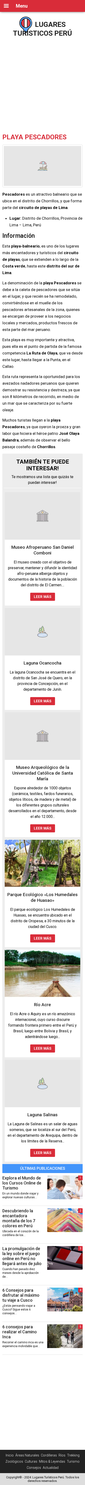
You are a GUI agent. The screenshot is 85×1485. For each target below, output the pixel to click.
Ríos (62, 1455)
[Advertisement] (42, 83)
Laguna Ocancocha (42, 663)
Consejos (34, 1468)
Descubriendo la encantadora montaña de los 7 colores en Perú (18, 1218)
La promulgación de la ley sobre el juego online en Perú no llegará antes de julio (22, 1256)
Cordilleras (49, 1455)
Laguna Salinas (42, 1114)
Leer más (42, 597)
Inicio (10, 1455)
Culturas (31, 1461)
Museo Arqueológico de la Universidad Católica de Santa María (42, 773)
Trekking (73, 1455)
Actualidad (51, 1468)
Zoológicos (14, 1461)
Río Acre (42, 1004)
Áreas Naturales (27, 1455)
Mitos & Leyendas (52, 1461)
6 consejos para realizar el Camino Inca (19, 1331)
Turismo (73, 1461)
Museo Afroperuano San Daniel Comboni (42, 550)
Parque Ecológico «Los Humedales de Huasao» (42, 897)
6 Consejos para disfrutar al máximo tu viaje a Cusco (20, 1295)
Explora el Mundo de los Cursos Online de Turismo (21, 1182)
